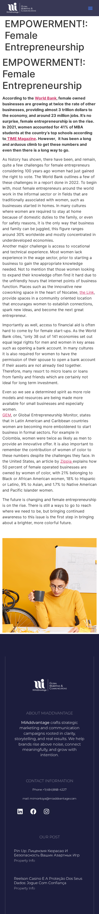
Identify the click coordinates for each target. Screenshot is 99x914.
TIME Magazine (21, 138)
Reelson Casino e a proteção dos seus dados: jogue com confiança (48, 880)
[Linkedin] (20, 811)
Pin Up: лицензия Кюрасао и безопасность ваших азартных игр (47, 852)
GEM (6, 415)
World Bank (45, 98)
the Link (87, 292)
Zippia (66, 461)
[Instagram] (46, 811)
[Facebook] (33, 811)
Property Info (24, 860)
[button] (90, 8)
